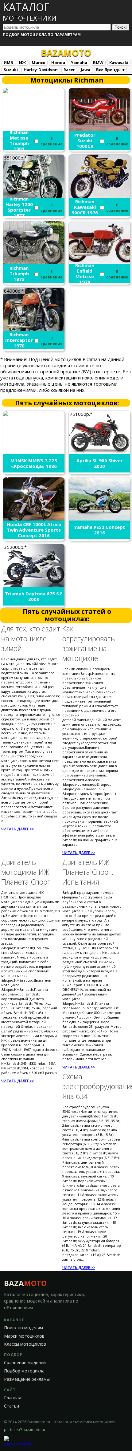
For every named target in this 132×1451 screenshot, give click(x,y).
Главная (12, 1397)
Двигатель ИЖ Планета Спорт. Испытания (88, 872)
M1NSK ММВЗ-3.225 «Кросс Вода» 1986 (33, 463)
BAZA (25, 1283)
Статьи (11, 1406)
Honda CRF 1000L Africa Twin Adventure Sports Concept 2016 (34, 529)
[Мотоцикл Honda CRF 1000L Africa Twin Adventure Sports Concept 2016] (33, 519)
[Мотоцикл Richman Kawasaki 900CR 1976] (99, 196)
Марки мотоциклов (24, 1336)
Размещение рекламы (27, 1379)
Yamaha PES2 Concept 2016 (99, 529)
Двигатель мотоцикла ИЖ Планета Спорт (26, 872)
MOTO (66, 53)
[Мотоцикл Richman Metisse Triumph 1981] (33, 96)
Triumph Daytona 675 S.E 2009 (34, 596)
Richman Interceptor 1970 (19, 340)
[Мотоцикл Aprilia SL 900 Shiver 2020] (99, 452)
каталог (29, 11)
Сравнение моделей (25, 1362)
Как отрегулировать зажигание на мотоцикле (88, 643)
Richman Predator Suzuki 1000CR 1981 (84, 140)
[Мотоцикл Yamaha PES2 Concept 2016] (99, 519)
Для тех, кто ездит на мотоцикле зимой (30, 638)
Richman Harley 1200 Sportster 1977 (19, 207)
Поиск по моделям (23, 1328)
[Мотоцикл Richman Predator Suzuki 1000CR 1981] (99, 129)
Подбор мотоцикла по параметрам (42, 34)
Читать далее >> (17, 829)
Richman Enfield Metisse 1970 (84, 273)
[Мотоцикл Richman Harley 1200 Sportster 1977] (33, 196)
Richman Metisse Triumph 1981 (19, 140)
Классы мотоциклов (25, 1344)
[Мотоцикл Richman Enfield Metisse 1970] (99, 262)
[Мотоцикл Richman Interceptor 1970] (33, 329)
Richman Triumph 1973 (19, 273)
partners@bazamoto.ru (24, 1429)
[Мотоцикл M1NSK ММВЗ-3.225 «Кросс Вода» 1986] (33, 425)
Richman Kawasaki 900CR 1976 (85, 207)
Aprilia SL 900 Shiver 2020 (99, 463)
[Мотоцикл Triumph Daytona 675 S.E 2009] (33, 585)
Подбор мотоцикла (24, 1371)
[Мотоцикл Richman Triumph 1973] (33, 262)
